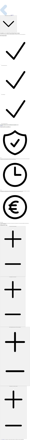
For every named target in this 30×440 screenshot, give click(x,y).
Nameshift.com (3, 439)
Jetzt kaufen (1, 125)
